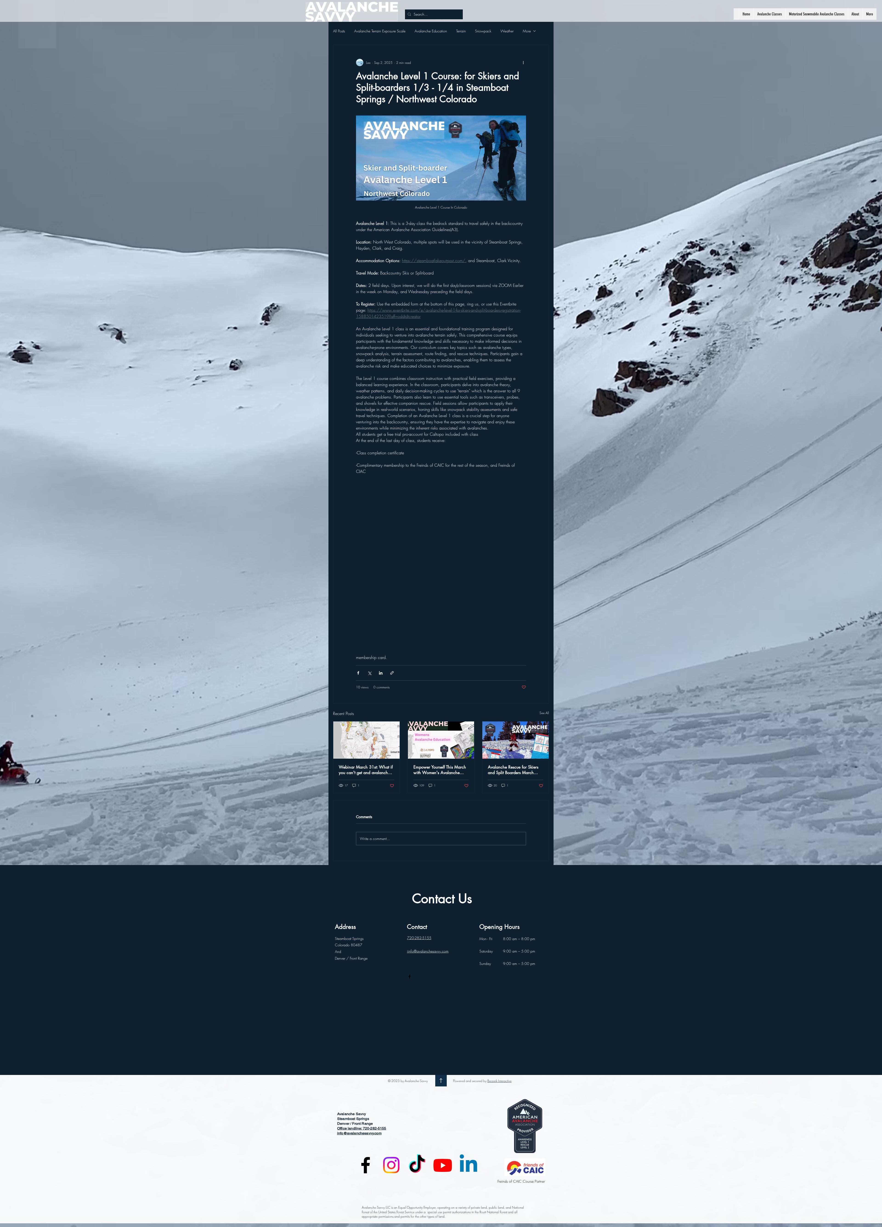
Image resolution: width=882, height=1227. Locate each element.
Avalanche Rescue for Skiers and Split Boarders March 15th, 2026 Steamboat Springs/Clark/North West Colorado (513, 606)
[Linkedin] (468, 1002)
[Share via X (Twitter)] (369, 509)
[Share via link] (392, 509)
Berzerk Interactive (499, 917)
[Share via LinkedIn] (381, 509)
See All (544, 549)
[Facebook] (409, 813)
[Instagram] (391, 1002)
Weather (507, 31)
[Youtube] (443, 1002)
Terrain (461, 31)
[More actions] (523, 62)
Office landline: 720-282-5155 (361, 965)
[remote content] (441, 483)
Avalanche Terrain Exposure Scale (379, 31)
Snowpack (483, 31)
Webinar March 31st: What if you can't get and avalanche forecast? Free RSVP (366, 606)
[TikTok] (417, 1002)
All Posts (339, 31)
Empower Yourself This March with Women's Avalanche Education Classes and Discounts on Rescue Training (439, 606)
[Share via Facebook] (358, 509)
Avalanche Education (431, 31)
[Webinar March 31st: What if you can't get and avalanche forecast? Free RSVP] (366, 576)
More (527, 31)
